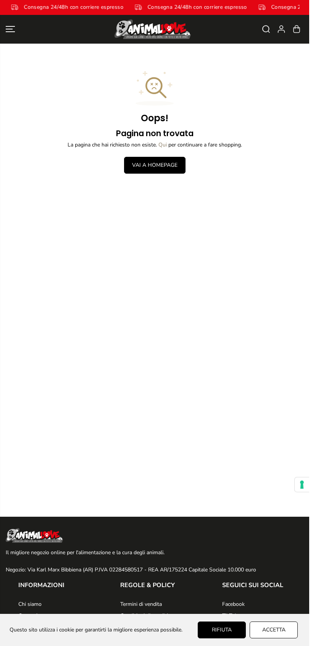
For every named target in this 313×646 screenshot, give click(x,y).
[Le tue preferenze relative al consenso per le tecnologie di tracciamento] (302, 484)
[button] (10, 29)
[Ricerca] (266, 29)
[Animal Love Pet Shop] (153, 29)
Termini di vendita (141, 604)
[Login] (281, 29)
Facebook (233, 604)
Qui (162, 144)
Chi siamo (30, 604)
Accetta (274, 629)
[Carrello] (296, 29)
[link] (154, 535)
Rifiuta (222, 629)
